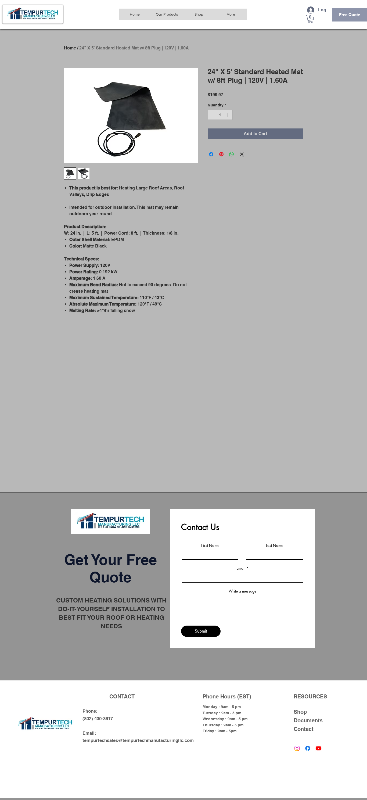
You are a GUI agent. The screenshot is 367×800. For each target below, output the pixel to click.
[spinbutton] (220, 115)
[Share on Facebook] (211, 154)
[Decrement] (211, 115)
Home (70, 48)
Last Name (274, 545)
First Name (210, 545)
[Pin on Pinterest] (221, 154)
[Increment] (228, 115)
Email (240, 568)
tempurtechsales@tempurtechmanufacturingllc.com (138, 740)
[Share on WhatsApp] (231, 154)
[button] (310, 19)
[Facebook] (307, 748)
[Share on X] (242, 154)
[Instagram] (297, 748)
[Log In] (310, 10)
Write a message (242, 591)
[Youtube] (318, 748)
